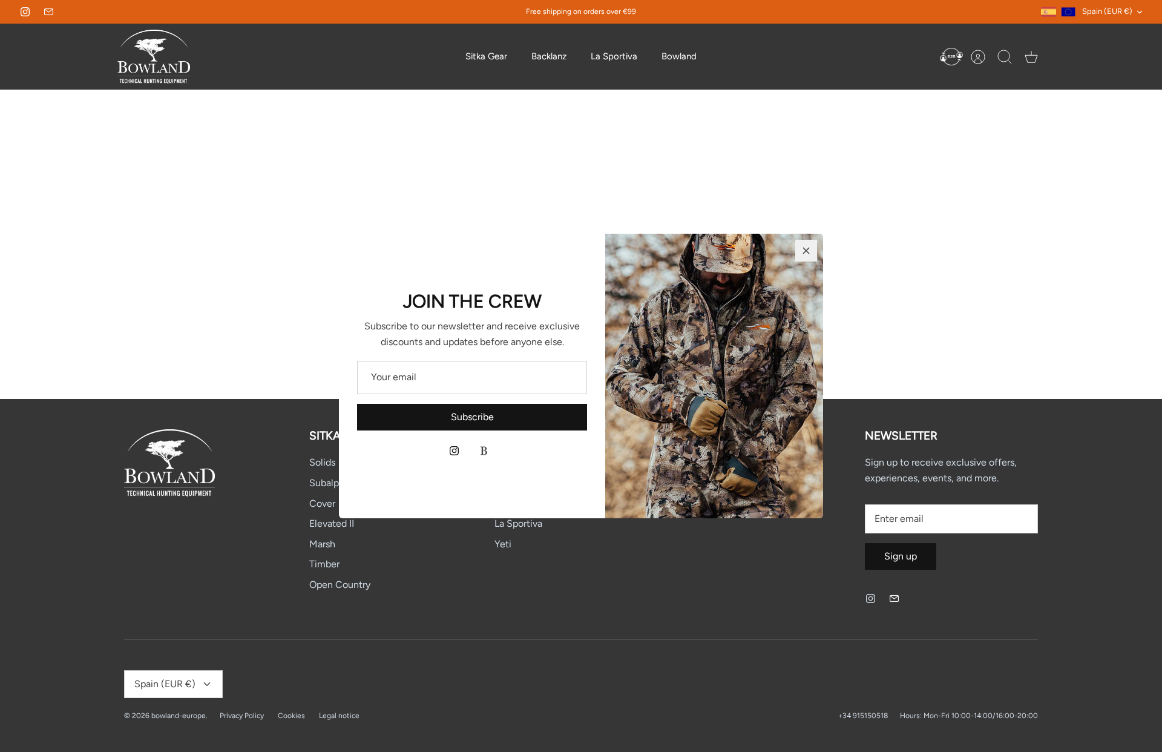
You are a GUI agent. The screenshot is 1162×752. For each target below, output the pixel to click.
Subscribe (472, 417)
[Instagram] (454, 450)
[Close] (806, 251)
